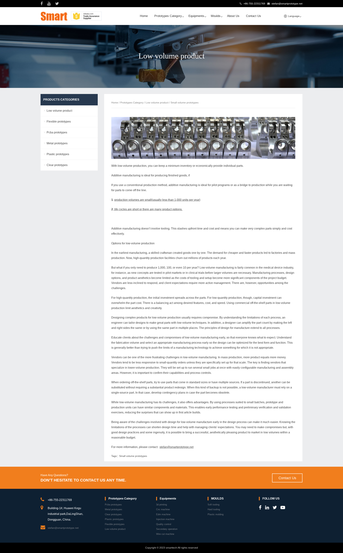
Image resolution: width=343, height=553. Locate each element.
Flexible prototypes (59, 121)
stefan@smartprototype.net (287, 3)
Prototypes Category (168, 16)
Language (293, 16)
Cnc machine (163, 509)
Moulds (215, 16)
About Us (233, 16)
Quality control (163, 524)
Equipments (196, 16)
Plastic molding (215, 514)
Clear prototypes (57, 165)
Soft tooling (213, 504)
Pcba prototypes (57, 132)
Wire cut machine (165, 534)
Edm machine (163, 514)
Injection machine (165, 519)
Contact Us (253, 16)
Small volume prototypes (133, 456)
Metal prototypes (57, 143)
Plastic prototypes (58, 154)
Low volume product (157, 102)
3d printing (161, 504)
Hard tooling (214, 509)
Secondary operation (166, 529)
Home (144, 16)
